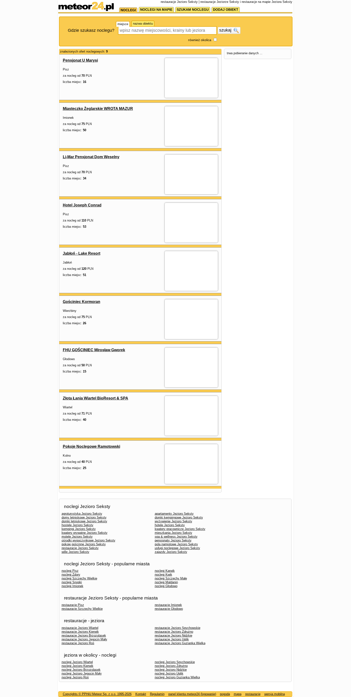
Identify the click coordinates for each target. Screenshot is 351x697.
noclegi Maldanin (166, 582)
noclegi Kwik (163, 574)
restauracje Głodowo (169, 609)
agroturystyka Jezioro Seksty (82, 513)
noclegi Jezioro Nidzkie (171, 669)
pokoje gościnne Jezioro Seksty (84, 544)
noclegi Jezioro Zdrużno (171, 666)
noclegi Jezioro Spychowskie (175, 662)
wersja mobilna (274, 694)
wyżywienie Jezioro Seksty (173, 521)
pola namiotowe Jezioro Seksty (176, 544)
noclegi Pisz (70, 571)
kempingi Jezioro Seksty (79, 529)
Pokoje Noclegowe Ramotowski (91, 446)
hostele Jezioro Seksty (77, 525)
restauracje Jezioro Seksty (80, 548)
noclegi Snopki (72, 582)
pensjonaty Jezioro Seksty (173, 540)
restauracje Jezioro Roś (78, 643)
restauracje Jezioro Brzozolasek (84, 635)
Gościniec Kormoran (81, 302)
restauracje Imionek (168, 605)
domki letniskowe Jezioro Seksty (84, 521)
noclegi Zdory (71, 574)
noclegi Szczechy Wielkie (79, 578)
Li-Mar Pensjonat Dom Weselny (91, 157)
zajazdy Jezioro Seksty (171, 552)
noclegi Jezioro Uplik (169, 673)
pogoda (225, 694)
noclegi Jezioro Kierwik (77, 666)
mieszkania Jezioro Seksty (173, 533)
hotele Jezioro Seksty (170, 525)
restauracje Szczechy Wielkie (82, 609)
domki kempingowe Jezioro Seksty (179, 517)
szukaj (226, 30)
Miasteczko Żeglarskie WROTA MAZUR (98, 109)
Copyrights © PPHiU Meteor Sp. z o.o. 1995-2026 (97, 694)
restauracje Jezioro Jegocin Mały (84, 639)
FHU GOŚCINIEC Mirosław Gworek (94, 350)
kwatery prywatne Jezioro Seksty (84, 533)
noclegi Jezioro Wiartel (77, 662)
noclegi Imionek (72, 586)
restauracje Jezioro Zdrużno (174, 631)
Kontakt (140, 694)
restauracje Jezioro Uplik (172, 639)
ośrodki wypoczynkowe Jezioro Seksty (88, 540)
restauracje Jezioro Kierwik (80, 631)
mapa (237, 694)
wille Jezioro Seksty (75, 552)
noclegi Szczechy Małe (171, 578)
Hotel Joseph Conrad (82, 205)
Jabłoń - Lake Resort (81, 253)
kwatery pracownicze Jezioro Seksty (180, 529)
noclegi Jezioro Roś (75, 677)
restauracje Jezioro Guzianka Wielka (180, 643)
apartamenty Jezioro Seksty (174, 513)
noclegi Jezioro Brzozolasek (81, 669)
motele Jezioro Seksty (77, 536)
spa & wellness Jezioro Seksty (176, 536)
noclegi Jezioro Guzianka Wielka (177, 677)
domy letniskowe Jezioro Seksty (84, 517)
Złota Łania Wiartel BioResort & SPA (95, 398)
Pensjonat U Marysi (80, 60)
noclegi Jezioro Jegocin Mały (82, 673)
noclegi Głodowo (166, 586)
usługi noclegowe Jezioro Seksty (177, 548)
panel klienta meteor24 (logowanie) (192, 694)
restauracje (253, 694)
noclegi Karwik (165, 571)
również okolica (199, 40)
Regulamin (157, 694)
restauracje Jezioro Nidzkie (173, 635)
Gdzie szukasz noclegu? (91, 30)
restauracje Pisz (73, 605)
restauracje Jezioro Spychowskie (177, 628)
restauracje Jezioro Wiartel (80, 628)
